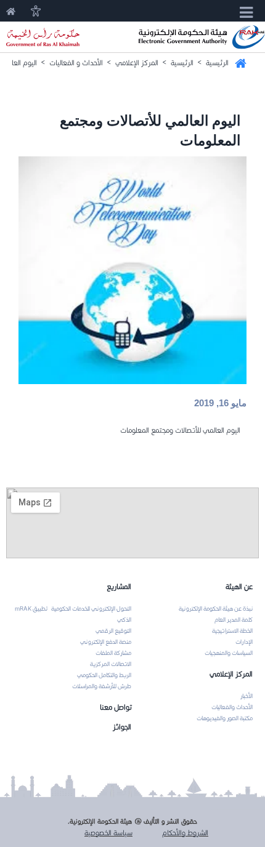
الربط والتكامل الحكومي (104, 675)
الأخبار (246, 696)
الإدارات (244, 642)
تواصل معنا (115, 707)
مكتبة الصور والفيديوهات (225, 718)
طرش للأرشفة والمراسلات (101, 686)
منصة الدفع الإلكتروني (105, 642)
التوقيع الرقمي (113, 631)
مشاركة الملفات (113, 653)
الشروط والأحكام (185, 832)
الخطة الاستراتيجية (232, 631)
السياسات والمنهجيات (229, 653)
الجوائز (122, 727)
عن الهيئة (239, 586)
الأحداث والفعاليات (232, 707)
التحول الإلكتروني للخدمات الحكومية (91, 609)
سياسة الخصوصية (108, 832)
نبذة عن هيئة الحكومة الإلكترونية (216, 609)
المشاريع (119, 586)
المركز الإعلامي (231, 674)
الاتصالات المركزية (110, 664)
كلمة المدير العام (233, 620)
